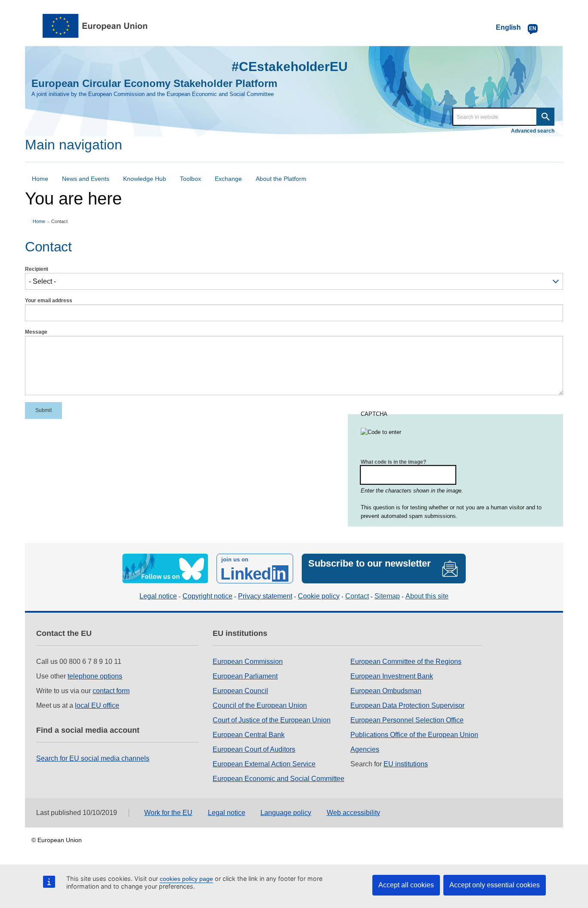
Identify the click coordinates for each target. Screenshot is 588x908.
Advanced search (532, 131)
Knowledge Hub (144, 178)
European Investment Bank (391, 676)
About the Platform (281, 178)
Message (36, 332)
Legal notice (158, 596)
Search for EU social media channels (92, 758)
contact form (111, 690)
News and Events (85, 178)
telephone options (95, 676)
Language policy (285, 812)
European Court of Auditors (254, 749)
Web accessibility (353, 812)
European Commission (248, 661)
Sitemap (387, 596)
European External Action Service (264, 764)
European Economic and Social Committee (278, 778)
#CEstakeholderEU (290, 66)
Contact (59, 221)
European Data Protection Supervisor (407, 705)
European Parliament (245, 676)
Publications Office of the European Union (414, 734)
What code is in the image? (393, 462)
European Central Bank (249, 734)
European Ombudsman (385, 690)
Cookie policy (319, 596)
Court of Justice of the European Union (272, 720)
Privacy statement (265, 596)
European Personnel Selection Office (407, 720)
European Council (240, 690)
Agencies (364, 749)
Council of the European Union (260, 705)
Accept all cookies (406, 885)
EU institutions (406, 764)
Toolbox (190, 178)
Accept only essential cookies (494, 885)
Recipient (36, 269)
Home (40, 178)
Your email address (48, 301)
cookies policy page (186, 878)
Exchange (228, 178)
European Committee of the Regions (405, 661)
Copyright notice (207, 596)
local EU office (97, 705)
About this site (427, 596)
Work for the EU (168, 812)
